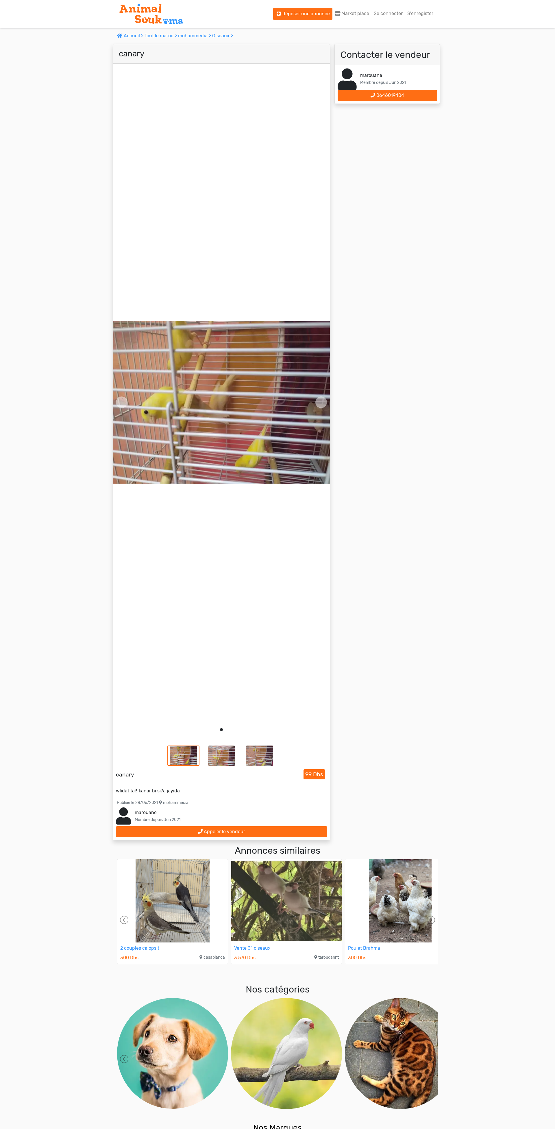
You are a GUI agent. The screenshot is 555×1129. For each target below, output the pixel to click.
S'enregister (420, 13)
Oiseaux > (222, 35)
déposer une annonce (305, 13)
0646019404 (389, 95)
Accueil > (134, 35)
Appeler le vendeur (224, 831)
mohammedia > (195, 35)
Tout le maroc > (161, 35)
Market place (354, 13)
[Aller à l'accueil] (151, 13)
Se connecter (388, 13)
